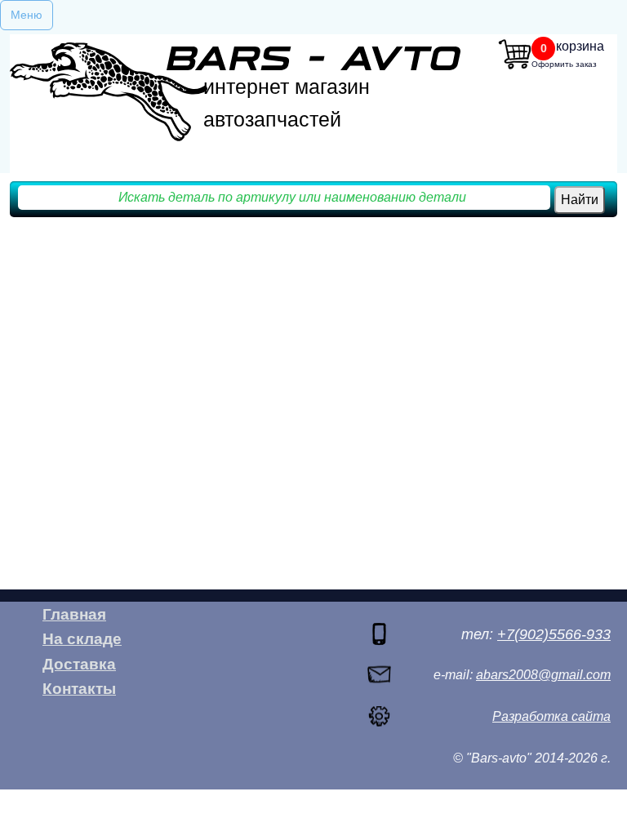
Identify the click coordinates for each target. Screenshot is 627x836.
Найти (579, 200)
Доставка (79, 664)
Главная (74, 614)
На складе (82, 638)
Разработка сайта (551, 716)
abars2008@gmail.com (543, 675)
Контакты (79, 688)
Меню (26, 14)
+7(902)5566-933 (554, 634)
